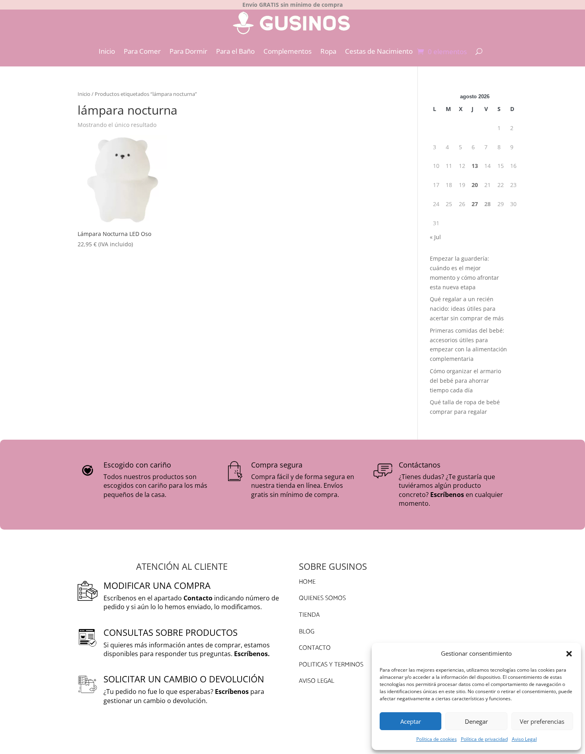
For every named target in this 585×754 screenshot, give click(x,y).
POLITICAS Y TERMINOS (331, 664)
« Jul (435, 237)
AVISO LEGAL (316, 681)
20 (475, 185)
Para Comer (142, 51)
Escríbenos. (252, 653)
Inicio (107, 51)
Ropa (328, 51)
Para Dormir (188, 51)
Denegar (476, 721)
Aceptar (410, 721)
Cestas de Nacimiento (379, 51)
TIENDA (309, 615)
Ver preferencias (542, 721)
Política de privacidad (484, 739)
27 (475, 204)
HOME (307, 582)
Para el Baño (235, 51)
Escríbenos (447, 494)
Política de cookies (436, 739)
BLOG (306, 631)
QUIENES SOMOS (322, 598)
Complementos (287, 51)
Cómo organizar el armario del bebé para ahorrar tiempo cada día (465, 380)
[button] (569, 654)
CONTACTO (315, 648)
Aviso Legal (524, 739)
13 (475, 166)
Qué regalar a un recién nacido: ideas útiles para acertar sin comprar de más (467, 308)
